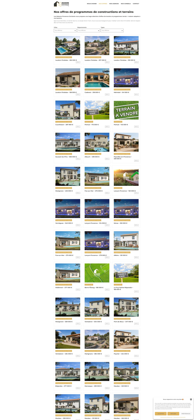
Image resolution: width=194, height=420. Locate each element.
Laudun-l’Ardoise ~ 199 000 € (124, 60)
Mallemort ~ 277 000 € (63, 287)
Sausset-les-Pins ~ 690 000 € (66, 157)
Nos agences (114, 3)
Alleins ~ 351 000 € (120, 255)
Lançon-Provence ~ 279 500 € (96, 255)
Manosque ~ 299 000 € (93, 386)
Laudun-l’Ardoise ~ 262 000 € (66, 60)
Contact (136, 3)
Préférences (185, 413)
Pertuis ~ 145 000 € (121, 125)
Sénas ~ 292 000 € (120, 223)
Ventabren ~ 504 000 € (93, 322)
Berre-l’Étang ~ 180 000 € (94, 287)
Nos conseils (126, 3)
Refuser (173, 413)
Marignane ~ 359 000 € (63, 322)
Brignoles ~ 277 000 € (63, 386)
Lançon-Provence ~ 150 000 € (125, 191)
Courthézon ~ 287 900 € (64, 125)
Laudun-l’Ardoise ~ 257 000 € (95, 60)
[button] (191, 399)
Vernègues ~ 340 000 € (64, 223)
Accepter (161, 413)
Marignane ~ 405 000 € (64, 191)
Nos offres (103, 3)
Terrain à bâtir (89, 121)
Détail (78, 62)
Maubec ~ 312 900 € (92, 418)
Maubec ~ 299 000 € (62, 418)
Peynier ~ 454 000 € (121, 354)
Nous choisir (92, 3)
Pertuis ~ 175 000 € (92, 125)
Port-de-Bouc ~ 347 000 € (123, 322)
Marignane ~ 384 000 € (93, 354)
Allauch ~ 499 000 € (92, 157)
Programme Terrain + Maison (63, 57)
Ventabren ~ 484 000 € (64, 354)
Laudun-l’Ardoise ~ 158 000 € (66, 92)
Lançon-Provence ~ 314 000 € (95, 223)
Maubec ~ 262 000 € (121, 418)
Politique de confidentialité (167, 417)
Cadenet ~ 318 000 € (92, 92)
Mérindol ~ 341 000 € (121, 92)
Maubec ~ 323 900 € (121, 386)
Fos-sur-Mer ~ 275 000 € (94, 191)
